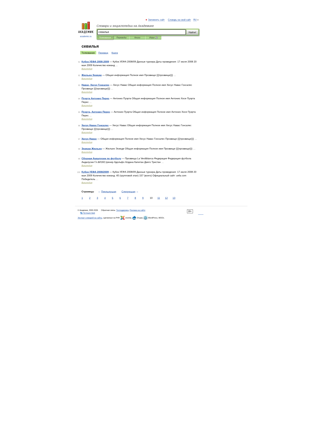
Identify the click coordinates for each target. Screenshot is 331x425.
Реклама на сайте (137, 210)
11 (158, 198)
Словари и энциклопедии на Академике (125, 26)
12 (166, 198)
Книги (137, 37)
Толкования (105, 37)
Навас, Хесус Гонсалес (95, 85)
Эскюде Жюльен (92, 148)
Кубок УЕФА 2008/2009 (95, 171)
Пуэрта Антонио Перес (95, 98)
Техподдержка (122, 210)
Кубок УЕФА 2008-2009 (95, 61)
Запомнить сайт (156, 20)
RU (195, 20)
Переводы (121, 37)
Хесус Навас (89, 138)
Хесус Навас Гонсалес (95, 125)
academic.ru (86, 36)
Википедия (87, 69)
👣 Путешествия (87, 213)
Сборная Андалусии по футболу (101, 158)
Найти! (192, 32)
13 (174, 198)
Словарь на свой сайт (179, 20)
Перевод (103, 52)
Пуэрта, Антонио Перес (96, 111)
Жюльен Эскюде (92, 75)
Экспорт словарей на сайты (90, 218)
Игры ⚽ (153, 37)
